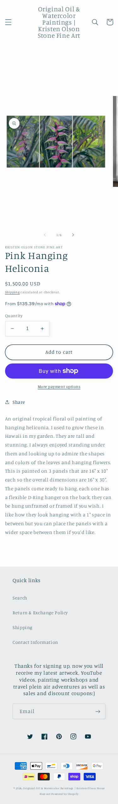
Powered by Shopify (64, 794)
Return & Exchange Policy (40, 612)
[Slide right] (73, 235)
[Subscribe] (98, 711)
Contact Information (35, 642)
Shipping (12, 292)
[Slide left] (45, 235)
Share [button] (19, 402)
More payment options (59, 386)
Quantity (13, 315)
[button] (8, 22)
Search (20, 597)
